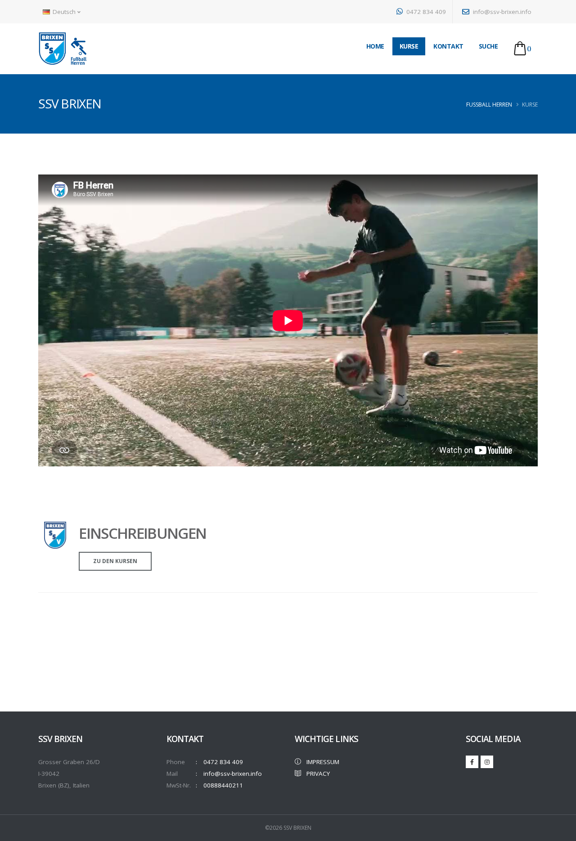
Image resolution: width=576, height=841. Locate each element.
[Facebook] (472, 762)
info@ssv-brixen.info (501, 12)
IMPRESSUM (320, 762)
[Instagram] (487, 762)
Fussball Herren (489, 104)
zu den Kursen (115, 561)
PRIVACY (315, 773)
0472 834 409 (425, 12)
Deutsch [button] (64, 12)
